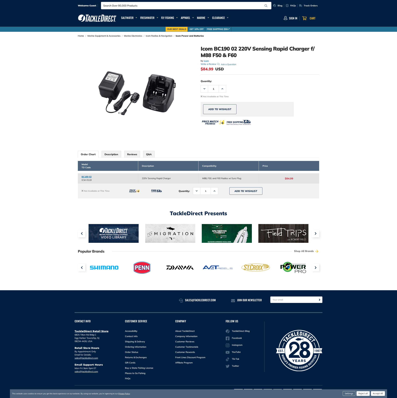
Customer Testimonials (186, 346)
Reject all (363, 393)
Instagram (237, 345)
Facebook (237, 338)
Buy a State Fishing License (139, 368)
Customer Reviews (184, 341)
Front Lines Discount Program (190, 357)
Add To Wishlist (219, 109)
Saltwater (127, 18)
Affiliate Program (184, 362)
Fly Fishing (167, 18)
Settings (349, 393)
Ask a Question (228, 64)
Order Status (131, 352)
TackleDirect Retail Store (91, 331)
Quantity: (206, 81)
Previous (81, 233)
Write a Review (208, 64)
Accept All (378, 393)
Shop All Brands (304, 251)
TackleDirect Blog (241, 331)
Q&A (149, 154)
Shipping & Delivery (135, 341)
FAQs (127, 378)
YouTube (236, 352)
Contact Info (131, 336)
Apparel (185, 18)
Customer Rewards (185, 352)
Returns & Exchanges (136, 357)
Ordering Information (135, 346)
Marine (201, 18)
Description (111, 154)
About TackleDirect (185, 331)
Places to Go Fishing (135, 373)
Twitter (235, 366)
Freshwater (147, 18)
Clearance (218, 18)
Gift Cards (130, 362)
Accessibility (131, 331)
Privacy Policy (124, 393)
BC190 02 (86, 176)
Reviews (132, 154)
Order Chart (88, 154)
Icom (206, 60)
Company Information (186, 336)
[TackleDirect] (97, 18)
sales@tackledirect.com (86, 358)
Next (315, 233)
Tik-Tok (235, 359)
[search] (266, 5)
